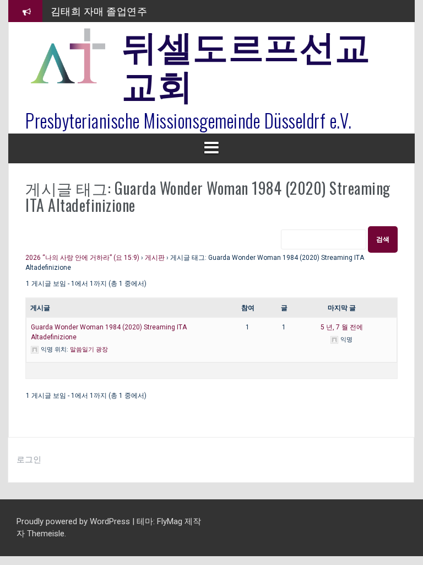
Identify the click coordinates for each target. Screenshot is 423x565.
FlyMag (169, 521)
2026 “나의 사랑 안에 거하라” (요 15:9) (82, 258)
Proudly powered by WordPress (74, 521)
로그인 (29, 460)
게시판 (155, 258)
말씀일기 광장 (89, 349)
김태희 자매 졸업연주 (99, 10)
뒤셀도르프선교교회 (246, 63)
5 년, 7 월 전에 (342, 327)
